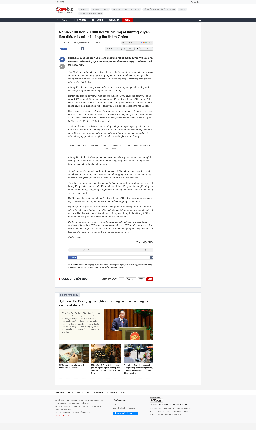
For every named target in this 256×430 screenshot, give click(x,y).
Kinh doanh (98, 392)
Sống (98, 43)
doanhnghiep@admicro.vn (127, 408)
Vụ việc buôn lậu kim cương (91, 13)
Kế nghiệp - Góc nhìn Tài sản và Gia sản (159, 9)
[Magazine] (59, 2)
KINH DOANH (97, 20)
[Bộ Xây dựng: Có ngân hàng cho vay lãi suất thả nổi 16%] (74, 353)
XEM (150, 279)
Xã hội (71, 392)
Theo (111, 250)
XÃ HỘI (65, 20)
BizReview (84, 9)
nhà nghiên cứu (74, 267)
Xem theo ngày (109, 279)
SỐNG (127, 20)
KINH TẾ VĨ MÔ (80, 20)
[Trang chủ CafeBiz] (57, 20)
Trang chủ (60, 392)
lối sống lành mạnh (117, 265)
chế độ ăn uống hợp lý (87, 265)
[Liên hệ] (82, 48)
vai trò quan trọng (145, 265)
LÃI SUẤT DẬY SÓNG (100, 9)
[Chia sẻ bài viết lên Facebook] (62, 59)
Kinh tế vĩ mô (83, 392)
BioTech (182, 9)
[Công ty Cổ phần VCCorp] (156, 400)
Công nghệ (112, 392)
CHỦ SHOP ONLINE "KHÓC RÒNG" (126, 9)
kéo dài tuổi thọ (131, 265)
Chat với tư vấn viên (124, 413)
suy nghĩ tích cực (116, 267)
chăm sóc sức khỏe (101, 267)
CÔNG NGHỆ (114, 20)
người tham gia (87, 267)
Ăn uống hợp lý (103, 265)
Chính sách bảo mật (62, 416)
